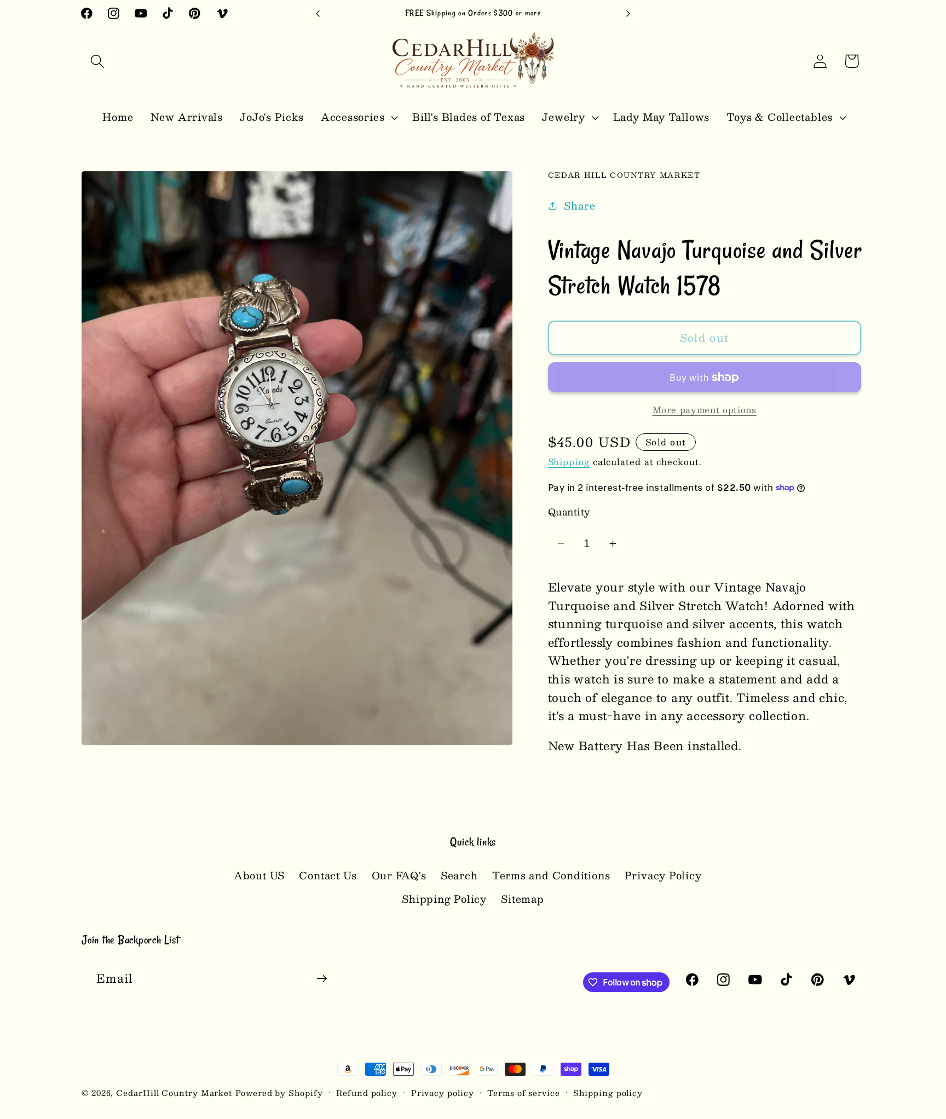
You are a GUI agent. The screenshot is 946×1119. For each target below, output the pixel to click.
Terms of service (523, 1093)
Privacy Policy (663, 875)
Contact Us (328, 875)
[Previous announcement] (318, 13)
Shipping (569, 461)
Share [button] (579, 206)
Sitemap (522, 898)
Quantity (569, 512)
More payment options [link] (705, 410)
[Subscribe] (321, 978)
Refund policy (366, 1093)
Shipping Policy (444, 898)
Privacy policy (442, 1093)
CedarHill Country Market (174, 1092)
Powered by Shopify (278, 1092)
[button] (97, 61)
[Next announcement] (628, 13)
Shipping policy (608, 1093)
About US (259, 875)
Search (459, 875)
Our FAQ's (399, 875)
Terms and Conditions (551, 875)
